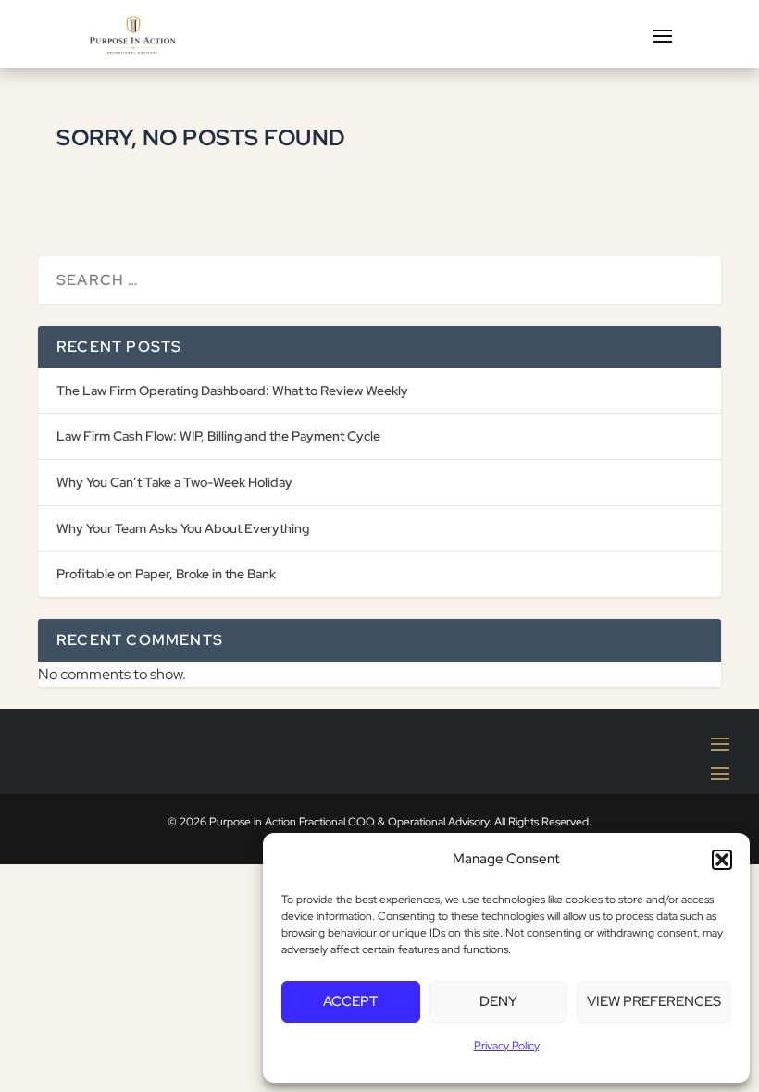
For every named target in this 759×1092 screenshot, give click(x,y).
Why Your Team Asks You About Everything (182, 528)
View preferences (654, 1001)
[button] (722, 859)
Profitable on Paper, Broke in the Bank (166, 573)
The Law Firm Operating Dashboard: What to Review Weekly (232, 390)
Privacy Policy (507, 1045)
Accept (350, 1001)
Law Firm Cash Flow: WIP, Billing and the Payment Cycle (218, 436)
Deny (498, 1001)
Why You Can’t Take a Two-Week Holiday (174, 482)
